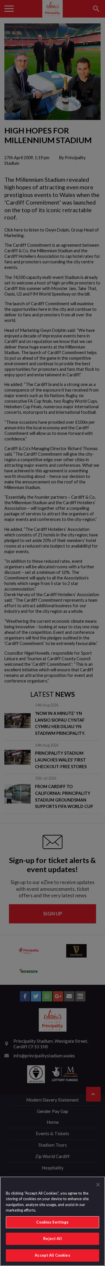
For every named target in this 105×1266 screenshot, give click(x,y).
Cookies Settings (52, 1222)
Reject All (52, 1238)
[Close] (98, 1184)
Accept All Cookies (52, 1255)
